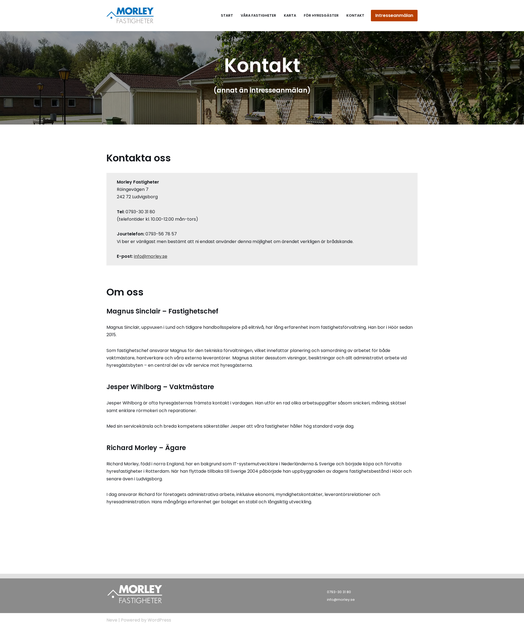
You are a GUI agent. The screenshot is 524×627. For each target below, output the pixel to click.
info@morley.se (150, 256)
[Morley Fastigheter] (130, 15)
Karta (290, 15)
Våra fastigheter (258, 15)
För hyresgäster (321, 15)
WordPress (159, 620)
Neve (111, 620)
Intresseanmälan (394, 15)
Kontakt (355, 15)
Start (227, 15)
